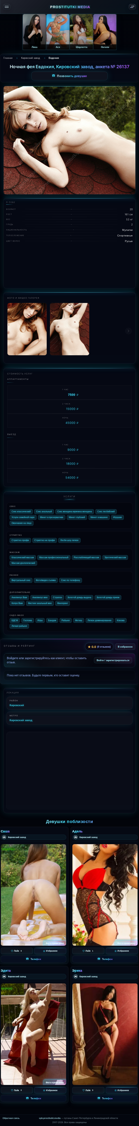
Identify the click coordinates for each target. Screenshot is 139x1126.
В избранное (125, 646)
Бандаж (52, 620)
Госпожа (27, 620)
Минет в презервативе (51, 517)
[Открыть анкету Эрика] (105, 1034)
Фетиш (78, 620)
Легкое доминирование (99, 620)
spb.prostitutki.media (50, 1118)
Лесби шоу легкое (69, 540)
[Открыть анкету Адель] (105, 895)
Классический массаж (23, 557)
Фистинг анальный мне (40, 603)
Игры (40, 620)
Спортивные (125, 235)
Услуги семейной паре (23, 517)
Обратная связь (11, 1118)
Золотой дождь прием (108, 597)
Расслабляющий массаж (86, 557)
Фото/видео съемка (46, 580)
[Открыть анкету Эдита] (33, 1034)
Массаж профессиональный (53, 557)
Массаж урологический (23, 563)
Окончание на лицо (21, 523)
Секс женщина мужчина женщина (74, 511)
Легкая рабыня (19, 626)
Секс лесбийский (106, 511)
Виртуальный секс (21, 580)
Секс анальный (44, 511)
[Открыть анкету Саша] (33, 895)
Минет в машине (99, 517)
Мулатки (127, 230)
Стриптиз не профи (44, 540)
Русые (129, 241)
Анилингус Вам (19, 597)
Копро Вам (17, 603)
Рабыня (66, 620)
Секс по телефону (70, 580)
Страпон (57, 597)
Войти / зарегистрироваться (113, 660)
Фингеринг (62, 603)
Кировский (17, 705)
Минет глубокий (77, 517)
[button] (128, 331)
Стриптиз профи (20, 540)
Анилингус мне (40, 597)
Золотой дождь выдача (79, 597)
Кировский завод (21, 720)
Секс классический (21, 511)
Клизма (121, 620)
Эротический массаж (115, 557)
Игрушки (117, 517)
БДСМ (15, 620)
